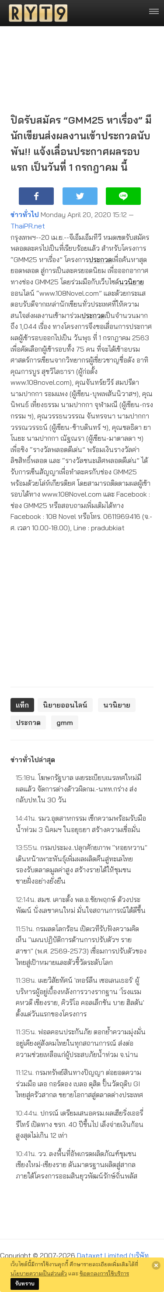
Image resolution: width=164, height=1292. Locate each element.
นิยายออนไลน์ (65, 705)
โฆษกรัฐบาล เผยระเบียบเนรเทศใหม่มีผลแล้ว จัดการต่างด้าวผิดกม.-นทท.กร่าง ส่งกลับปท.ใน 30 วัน (78, 788)
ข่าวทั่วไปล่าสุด (32, 759)
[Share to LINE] (123, 196)
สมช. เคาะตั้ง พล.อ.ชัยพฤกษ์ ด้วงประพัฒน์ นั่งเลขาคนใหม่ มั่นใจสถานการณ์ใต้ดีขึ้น (81, 905)
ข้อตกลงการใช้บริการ (104, 1273)
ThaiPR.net (27, 225)
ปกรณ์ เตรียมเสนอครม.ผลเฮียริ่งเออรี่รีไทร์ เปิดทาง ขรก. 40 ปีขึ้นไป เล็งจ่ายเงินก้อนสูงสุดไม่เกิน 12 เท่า (79, 1124)
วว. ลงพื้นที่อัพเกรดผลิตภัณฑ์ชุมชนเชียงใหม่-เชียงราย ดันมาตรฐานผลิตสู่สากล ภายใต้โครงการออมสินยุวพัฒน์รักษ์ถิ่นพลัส (76, 1164)
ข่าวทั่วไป (24, 214)
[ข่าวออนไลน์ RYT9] (35, 13)
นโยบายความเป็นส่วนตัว (38, 1273)
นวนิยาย (131, 281)
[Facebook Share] (36, 196)
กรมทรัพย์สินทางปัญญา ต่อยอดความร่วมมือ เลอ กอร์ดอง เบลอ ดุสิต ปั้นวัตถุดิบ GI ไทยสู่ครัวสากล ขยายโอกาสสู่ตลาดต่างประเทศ (79, 1083)
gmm (64, 722)
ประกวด (100, 259)
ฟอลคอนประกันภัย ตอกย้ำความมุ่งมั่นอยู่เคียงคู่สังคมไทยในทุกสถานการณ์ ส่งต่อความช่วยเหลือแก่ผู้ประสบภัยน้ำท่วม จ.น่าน (81, 1042)
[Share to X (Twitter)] (80, 196)
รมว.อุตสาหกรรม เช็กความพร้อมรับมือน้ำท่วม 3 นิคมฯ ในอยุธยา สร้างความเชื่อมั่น (81, 824)
